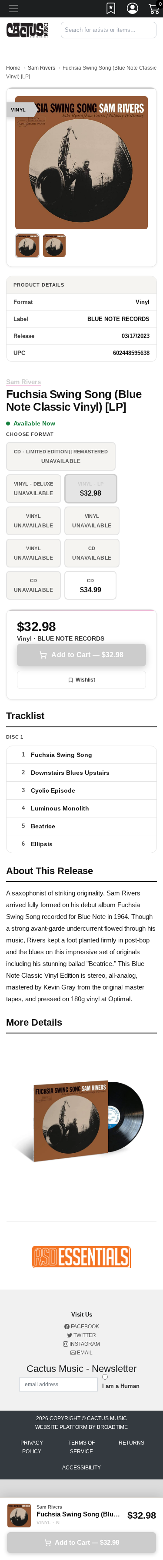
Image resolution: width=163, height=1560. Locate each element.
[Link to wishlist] (111, 10)
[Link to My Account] (133, 10)
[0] (154, 10)
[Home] (27, 29)
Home (13, 68)
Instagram (84, 1344)
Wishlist (85, 680)
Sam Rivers (41, 68)
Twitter (84, 1335)
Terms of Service (81, 1447)
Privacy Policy (31, 1447)
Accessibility (81, 1468)
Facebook (84, 1327)
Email (84, 1353)
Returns (131, 1443)
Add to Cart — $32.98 (87, 654)
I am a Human (121, 1386)
